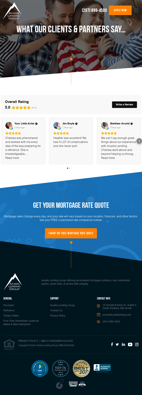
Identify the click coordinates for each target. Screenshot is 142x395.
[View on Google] (8, 125)
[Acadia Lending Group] (12, 11)
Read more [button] (12, 158)
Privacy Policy (57, 316)
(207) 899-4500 (94, 10)
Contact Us (56, 310)
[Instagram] (137, 345)
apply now (120, 10)
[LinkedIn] (123, 345)
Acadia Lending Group (62, 305)
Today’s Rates (11, 316)
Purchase (8, 305)
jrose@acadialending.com (117, 315)
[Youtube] (130, 345)
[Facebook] (112, 345)
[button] (3, 141)
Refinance (9, 310)
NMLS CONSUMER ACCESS (57, 341)
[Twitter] (117, 345)
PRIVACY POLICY (28, 341)
